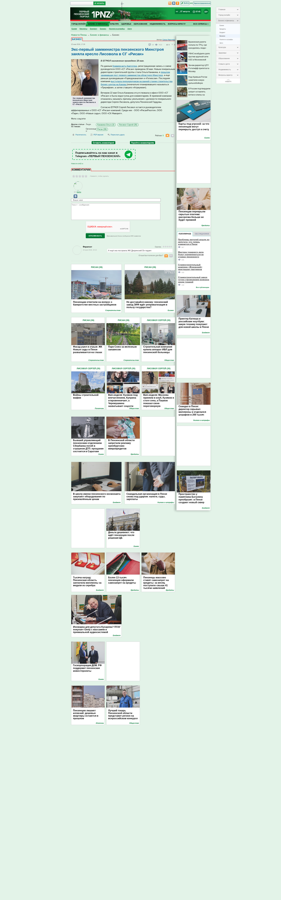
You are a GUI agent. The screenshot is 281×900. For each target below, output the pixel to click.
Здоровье (222, 53)
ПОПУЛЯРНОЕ (185, 234)
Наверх (228, 81)
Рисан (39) (102, 129)
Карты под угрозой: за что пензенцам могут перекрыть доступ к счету (194, 127)
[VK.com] (74, 197)
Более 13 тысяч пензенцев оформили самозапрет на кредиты (122, 580)
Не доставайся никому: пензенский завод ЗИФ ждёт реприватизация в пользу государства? (147, 305)
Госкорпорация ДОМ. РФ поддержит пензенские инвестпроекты (87, 668)
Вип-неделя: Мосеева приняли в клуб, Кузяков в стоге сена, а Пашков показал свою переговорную (158, 400)
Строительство (113, 310)
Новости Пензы (79, 35)
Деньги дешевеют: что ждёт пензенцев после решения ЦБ (121, 535)
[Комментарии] (150, 45)
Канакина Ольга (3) (105, 125)
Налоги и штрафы (226, 39)
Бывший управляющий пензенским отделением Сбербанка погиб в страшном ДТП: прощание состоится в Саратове (88, 446)
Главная (222, 9)
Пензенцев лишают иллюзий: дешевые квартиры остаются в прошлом (85, 714)
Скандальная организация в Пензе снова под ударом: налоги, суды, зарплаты (146, 496)
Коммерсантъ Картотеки (125, 66)
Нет (171, 255)
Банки (222, 25)
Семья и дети (224, 64)
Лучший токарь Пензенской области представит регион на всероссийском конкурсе (123, 714)
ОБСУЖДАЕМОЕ (202, 234)
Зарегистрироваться (202, 3)
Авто (221, 43)
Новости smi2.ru (77, 163)
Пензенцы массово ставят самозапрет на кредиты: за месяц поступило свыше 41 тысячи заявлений (156, 582)
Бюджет (222, 32)
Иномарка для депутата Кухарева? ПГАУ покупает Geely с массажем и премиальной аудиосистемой (96, 629)
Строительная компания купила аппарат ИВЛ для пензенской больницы (157, 350)
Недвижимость (225, 70)
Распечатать (81, 135)
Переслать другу (118, 135)
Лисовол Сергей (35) (128, 125)
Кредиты (223, 29)
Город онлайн (224, 15)
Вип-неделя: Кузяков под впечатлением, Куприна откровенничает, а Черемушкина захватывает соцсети (123, 400)
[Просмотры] (157, 44)
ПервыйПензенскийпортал (81, 14)
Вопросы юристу (225, 75)
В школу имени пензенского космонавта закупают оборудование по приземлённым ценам (96, 496)
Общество (169, 360)
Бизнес (222, 36)
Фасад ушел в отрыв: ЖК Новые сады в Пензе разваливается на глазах (87, 350)
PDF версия (98, 135)
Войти (186, 3)
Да (166, 255)
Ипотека (100, 723)
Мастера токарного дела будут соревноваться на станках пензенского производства (191, 254)
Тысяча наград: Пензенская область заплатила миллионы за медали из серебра (87, 581)
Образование (224, 58)
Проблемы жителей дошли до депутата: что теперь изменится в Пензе (193, 241)
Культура (222, 47)
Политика (99, 408)
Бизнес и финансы (226, 21)
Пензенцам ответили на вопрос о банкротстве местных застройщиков (94, 303)
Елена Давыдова (169, 39)
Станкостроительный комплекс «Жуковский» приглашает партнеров (190, 267)
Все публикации (202, 287)
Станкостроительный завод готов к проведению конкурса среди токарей (193, 279)
